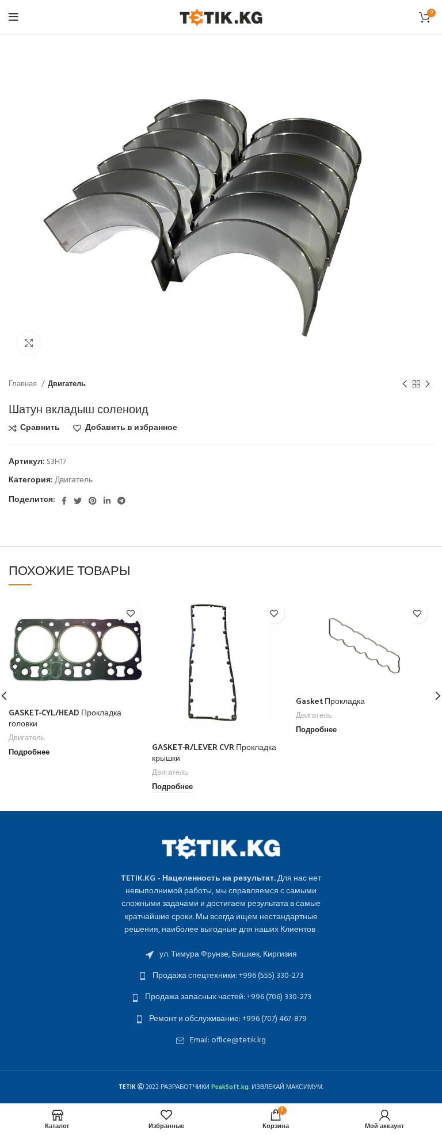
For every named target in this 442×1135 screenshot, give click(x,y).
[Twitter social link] (77, 500)
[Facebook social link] (64, 500)
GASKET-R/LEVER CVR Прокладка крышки (214, 752)
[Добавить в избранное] (130, 613)
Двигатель (67, 384)
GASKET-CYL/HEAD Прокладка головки (65, 718)
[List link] (221, 955)
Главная (24, 384)
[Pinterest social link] (92, 500)
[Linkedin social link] (107, 500)
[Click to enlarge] (28, 343)
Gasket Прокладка (330, 701)
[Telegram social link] (121, 500)
